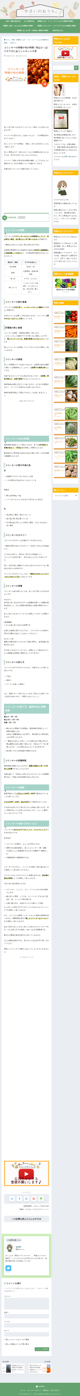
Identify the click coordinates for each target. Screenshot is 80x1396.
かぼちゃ (36, 1206)
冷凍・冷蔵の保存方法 (13, 21)
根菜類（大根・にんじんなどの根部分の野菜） (18, 26)
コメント (7, 1296)
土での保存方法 (29, 21)
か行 (37, 1209)
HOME (41, 1386)
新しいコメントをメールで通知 (17, 1339)
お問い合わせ (69, 156)
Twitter (8, 1272)
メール (7, 1322)
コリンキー (45, 1209)
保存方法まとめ (58, 30)
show (21, 217)
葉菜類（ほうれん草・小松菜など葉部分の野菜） (33, 30)
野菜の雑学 (45, 1206)
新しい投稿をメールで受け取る (17, 1344)
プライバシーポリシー (34, 1390)
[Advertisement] (26, 107)
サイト (6, 1331)
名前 (6, 1312)
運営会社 (46, 1390)
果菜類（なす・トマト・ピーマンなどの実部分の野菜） (56, 21)
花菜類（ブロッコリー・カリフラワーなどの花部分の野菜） (57, 26)
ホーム (23, 1390)
